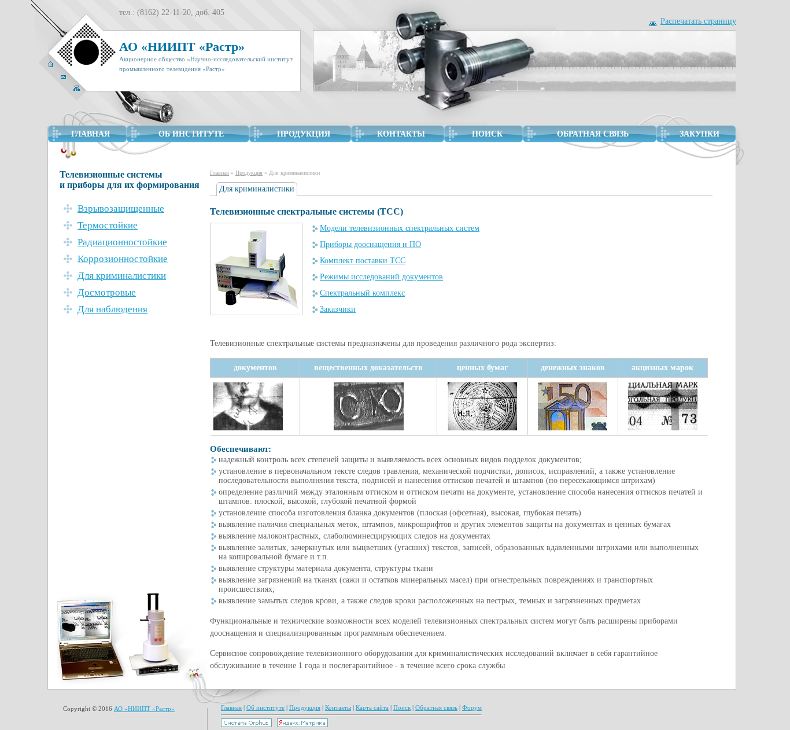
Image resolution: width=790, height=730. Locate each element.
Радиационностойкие (122, 242)
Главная (219, 172)
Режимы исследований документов (381, 276)
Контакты (338, 707)
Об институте (265, 707)
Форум (472, 707)
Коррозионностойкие (122, 258)
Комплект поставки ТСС (362, 260)
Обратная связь (436, 707)
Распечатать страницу (698, 21)
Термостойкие (107, 225)
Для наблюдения (112, 309)
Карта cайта (372, 707)
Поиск (402, 707)
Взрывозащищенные (120, 208)
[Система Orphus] (246, 724)
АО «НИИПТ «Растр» (144, 708)
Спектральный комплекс (362, 293)
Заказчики (338, 309)
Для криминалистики (121, 275)
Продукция (249, 172)
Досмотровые (106, 292)
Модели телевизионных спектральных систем (399, 228)
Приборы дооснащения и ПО (370, 244)
